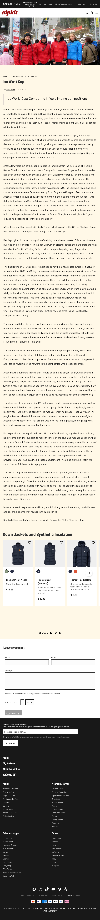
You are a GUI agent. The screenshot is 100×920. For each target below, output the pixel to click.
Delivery (6, 852)
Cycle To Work (8, 876)
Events (55, 826)
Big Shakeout (9, 763)
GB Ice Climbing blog (72, 519)
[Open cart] (91, 12)
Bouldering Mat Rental (12, 872)
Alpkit (6, 757)
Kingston (55, 865)
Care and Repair (9, 862)
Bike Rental (7, 869)
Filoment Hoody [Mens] (81, 579)
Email (53, 657)
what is (8, 702)
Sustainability (8, 792)
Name (7, 657)
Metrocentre (57, 848)
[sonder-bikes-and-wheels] (7, 4)
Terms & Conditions (27, 896)
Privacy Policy (55, 737)
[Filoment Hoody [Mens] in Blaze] (76, 571)
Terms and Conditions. (39, 737)
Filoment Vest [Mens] (16, 579)
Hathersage (56, 838)
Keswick (55, 845)
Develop (55, 823)
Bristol (54, 862)
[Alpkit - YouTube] (53, 889)
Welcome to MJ (58, 788)
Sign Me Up (10, 743)
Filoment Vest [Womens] (44, 581)
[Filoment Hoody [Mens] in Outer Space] (70, 571)
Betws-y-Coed (58, 855)
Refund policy (8, 816)
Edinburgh (56, 852)
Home (5, 76)
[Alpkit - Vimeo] (59, 889)
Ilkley (54, 859)
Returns (6, 855)
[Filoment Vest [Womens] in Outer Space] (38, 571)
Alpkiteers (56, 799)
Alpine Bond (8, 841)
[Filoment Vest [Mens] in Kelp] (7, 571)
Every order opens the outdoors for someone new (55, 4)
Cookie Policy (57, 896)
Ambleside (56, 841)
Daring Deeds (18, 76)
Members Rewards (10, 788)
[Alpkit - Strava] (66, 889)
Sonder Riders (57, 802)
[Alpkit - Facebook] (34, 889)
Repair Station (9, 795)
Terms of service (10, 812)
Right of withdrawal (73, 896)
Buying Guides (57, 809)
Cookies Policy (65, 737)
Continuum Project (10, 799)
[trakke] (17, 4)
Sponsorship (8, 809)
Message (8, 670)
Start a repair (80, 4)
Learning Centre (58, 812)
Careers (6, 806)
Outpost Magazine (59, 792)
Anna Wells (10, 89)
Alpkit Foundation (11, 769)
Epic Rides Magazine (60, 795)
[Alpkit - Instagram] (40, 889)
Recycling (7, 865)
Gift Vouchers (8, 848)
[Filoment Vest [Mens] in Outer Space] (12, 571)
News (54, 806)
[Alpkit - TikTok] (47, 889)
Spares (6, 859)
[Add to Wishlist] (30, 543)
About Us (6, 802)
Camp (54, 816)
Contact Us (93, 4)
